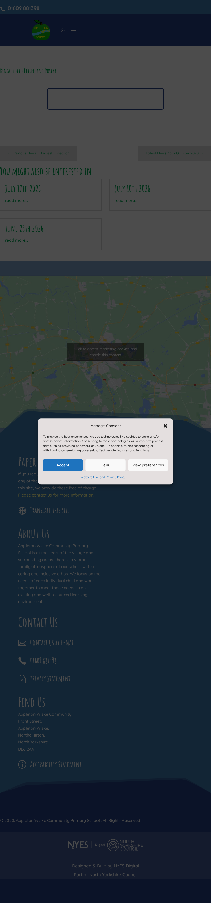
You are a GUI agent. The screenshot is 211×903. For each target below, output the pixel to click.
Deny (105, 465)
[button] (165, 425)
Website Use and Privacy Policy (103, 477)
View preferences (148, 465)
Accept (63, 465)
